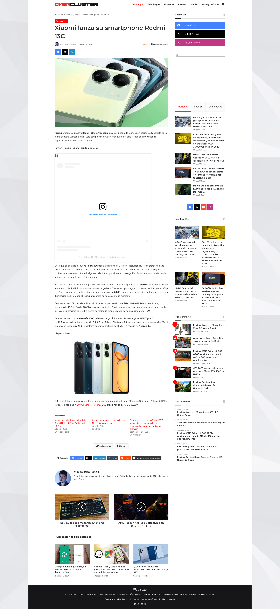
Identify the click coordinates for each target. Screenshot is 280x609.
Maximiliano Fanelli (68, 44)
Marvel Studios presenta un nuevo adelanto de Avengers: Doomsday (209, 188)
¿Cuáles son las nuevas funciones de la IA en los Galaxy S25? (150, 569)
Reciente (183, 106)
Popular (198, 106)
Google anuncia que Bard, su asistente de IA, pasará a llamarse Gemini (70, 569)
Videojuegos (153, 4)
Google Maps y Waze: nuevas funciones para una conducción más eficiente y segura (111, 569)
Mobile (194, 4)
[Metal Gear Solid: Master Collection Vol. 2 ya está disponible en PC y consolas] (183, 158)
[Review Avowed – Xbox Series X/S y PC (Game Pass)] (183, 329)
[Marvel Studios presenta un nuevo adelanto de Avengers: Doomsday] (183, 189)
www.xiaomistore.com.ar (89, 404)
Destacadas (104, 446)
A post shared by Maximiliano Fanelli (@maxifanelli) (103, 257)
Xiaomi (122, 446)
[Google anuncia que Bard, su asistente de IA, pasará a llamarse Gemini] (72, 554)
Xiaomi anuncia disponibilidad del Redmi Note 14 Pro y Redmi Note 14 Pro (70, 423)
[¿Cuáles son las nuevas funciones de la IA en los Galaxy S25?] (150, 554)
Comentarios (215, 106)
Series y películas (210, 4)
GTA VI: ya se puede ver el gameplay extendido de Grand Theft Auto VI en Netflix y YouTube (186, 248)
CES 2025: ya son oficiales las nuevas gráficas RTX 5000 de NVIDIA (209, 371)
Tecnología (137, 4)
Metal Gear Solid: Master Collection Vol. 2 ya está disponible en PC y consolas (208, 157)
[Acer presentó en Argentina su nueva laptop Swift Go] (183, 342)
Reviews (182, 4)
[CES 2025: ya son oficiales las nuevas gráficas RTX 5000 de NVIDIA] (183, 372)
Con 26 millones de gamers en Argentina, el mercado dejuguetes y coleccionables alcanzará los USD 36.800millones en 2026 (208, 140)
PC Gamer (169, 4)
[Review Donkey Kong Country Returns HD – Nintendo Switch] (183, 386)
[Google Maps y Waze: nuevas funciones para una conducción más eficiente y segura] (111, 554)
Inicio (59, 14)
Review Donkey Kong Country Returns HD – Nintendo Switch (204, 385)
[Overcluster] (76, 4)
